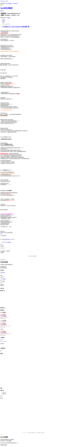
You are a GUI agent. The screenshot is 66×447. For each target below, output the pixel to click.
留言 (8, 239)
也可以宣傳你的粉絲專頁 (3, 341)
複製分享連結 (2, 318)
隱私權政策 (38, 432)
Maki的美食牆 (3, 323)
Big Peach (1, 350)
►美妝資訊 (9, 242)
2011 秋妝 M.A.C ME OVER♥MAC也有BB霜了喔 (15, 26)
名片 (3, 22)
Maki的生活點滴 (6, 8)
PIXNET (25, 432)
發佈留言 (2, 252)
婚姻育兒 (9, 17)
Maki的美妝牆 (3, 331)
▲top (1, 244)
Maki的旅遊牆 (3, 314)
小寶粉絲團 (1, 339)
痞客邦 (6, 239)
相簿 (3, 19)
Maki (1, 233)
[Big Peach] (0, 351)
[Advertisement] (6, 298)
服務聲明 (42, 432)
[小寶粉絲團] (0, 340)
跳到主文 (2, 10)
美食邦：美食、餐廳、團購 (5, 325)
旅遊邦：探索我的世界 (4, 317)
